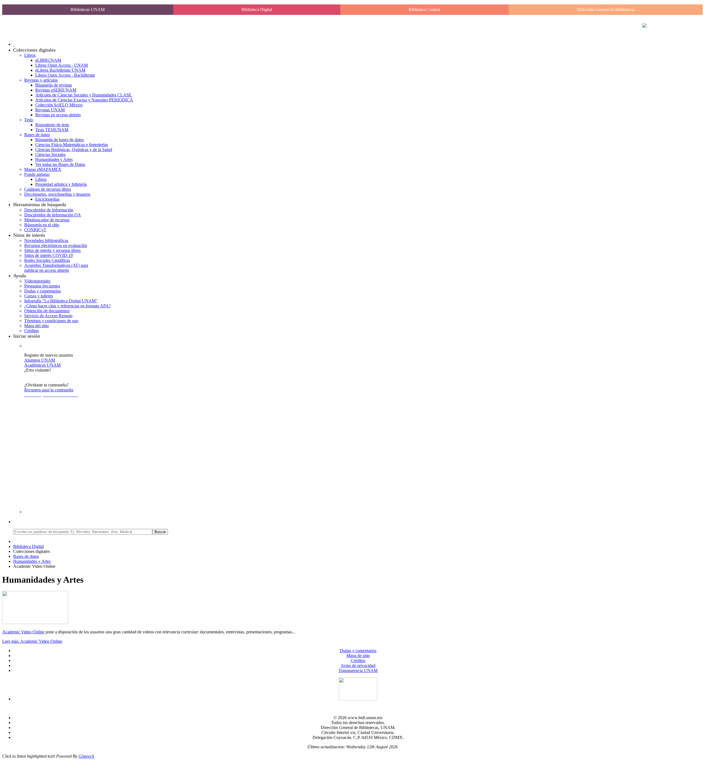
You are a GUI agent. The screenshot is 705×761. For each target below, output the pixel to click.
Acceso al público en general (49, 375)
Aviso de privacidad (358, 665)
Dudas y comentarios (358, 650)
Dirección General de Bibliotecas (605, 9)
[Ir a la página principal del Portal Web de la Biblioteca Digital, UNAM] (644, 26)
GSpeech (86, 756)
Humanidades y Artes (32, 561)
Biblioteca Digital (257, 9)
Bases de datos (26, 556)
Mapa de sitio (358, 655)
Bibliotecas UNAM (87, 9)
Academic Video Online (23, 632)
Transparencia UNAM (358, 670)
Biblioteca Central (424, 9)
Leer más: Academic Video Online (32, 641)
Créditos (358, 660)
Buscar (160, 532)
